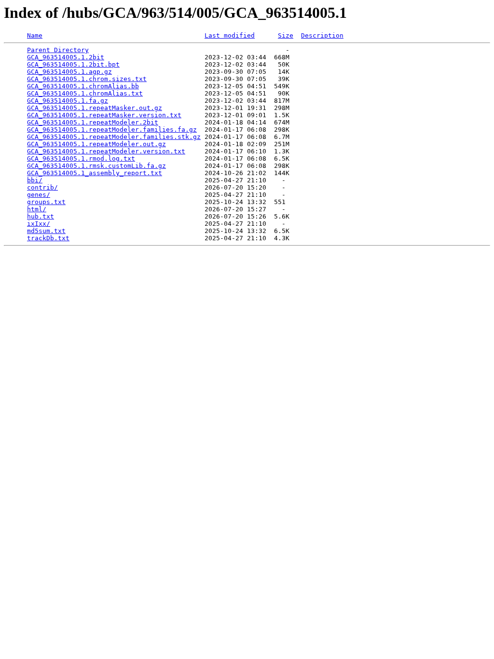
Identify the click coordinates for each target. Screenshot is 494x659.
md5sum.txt (46, 230)
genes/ (38, 194)
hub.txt (40, 216)
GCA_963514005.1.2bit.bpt (73, 64)
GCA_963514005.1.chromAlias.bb (83, 86)
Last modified (230, 35)
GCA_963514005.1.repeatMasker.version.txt (104, 115)
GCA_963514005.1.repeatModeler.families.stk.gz (114, 136)
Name (34, 35)
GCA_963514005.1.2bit (65, 57)
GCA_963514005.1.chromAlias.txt (85, 93)
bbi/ (34, 180)
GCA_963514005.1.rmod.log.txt (81, 158)
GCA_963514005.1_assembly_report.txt (94, 173)
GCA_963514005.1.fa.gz (67, 100)
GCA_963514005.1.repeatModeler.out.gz (96, 144)
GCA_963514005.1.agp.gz (69, 71)
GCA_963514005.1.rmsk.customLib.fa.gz (96, 165)
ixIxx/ (38, 223)
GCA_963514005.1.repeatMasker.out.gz (94, 107)
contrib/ (42, 187)
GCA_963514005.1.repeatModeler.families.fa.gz (112, 129)
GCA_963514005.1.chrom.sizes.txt (87, 78)
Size (285, 35)
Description (322, 35)
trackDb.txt (48, 238)
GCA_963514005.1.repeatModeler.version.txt (106, 151)
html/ (36, 209)
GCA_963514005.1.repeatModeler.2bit (92, 122)
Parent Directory (58, 50)
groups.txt (46, 202)
